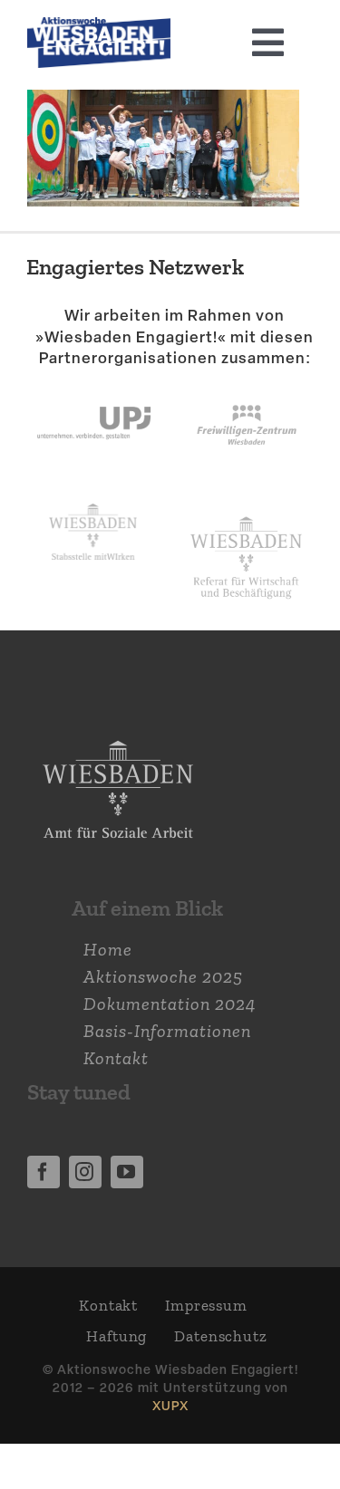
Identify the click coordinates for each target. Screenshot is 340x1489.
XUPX (170, 1405)
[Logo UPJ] (93, 388)
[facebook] (43, 1172)
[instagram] (85, 1172)
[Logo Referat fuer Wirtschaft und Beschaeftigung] (246, 512)
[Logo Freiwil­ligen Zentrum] (247, 388)
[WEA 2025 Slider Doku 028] (98, 26)
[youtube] (127, 1172)
